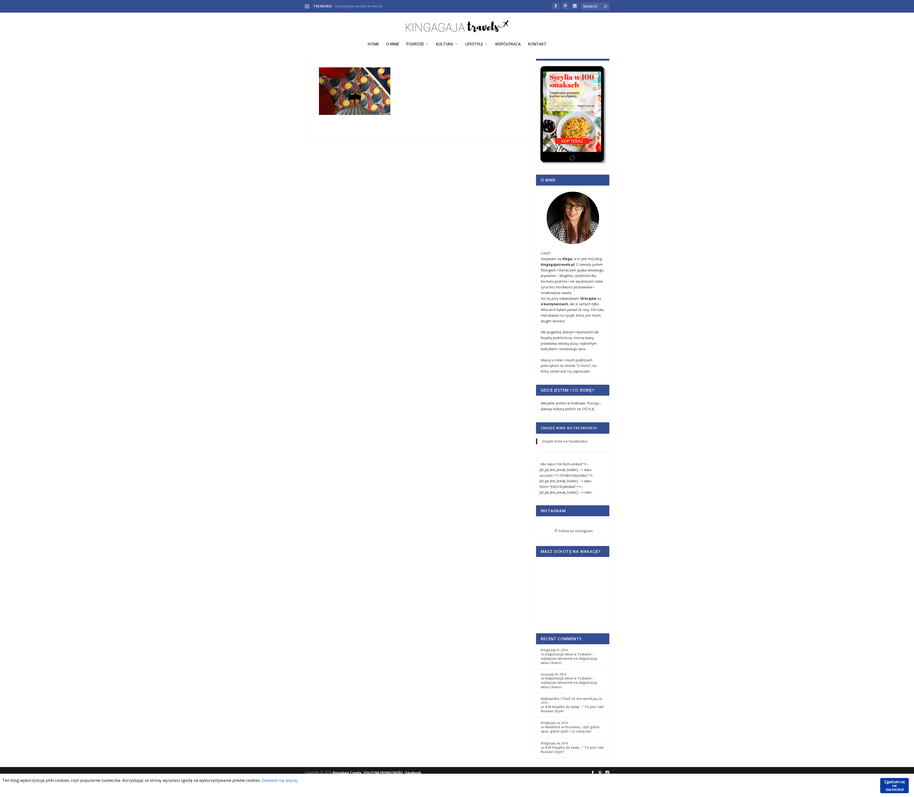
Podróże (415, 44)
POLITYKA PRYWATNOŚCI (383, 772)
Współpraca (508, 44)
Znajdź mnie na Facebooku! (569, 428)
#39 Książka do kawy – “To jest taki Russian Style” (572, 708)
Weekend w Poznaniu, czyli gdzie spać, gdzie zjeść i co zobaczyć (570, 729)
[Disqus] (417, 214)
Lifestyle (474, 44)
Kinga (545, 650)
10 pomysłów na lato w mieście (358, 6)
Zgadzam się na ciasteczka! (894, 785)
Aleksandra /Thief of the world (566, 698)
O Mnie (392, 44)
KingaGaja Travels (347, 772)
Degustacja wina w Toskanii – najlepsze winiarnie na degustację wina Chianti (569, 658)
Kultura (444, 44)
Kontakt (537, 44)
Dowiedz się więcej (279, 780)
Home (373, 44)
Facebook (413, 772)
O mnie (583, 365)
